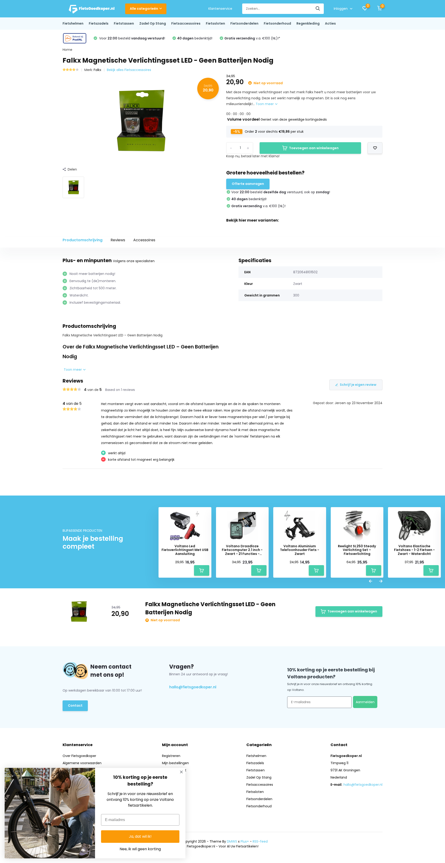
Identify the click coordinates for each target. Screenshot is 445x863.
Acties (330, 23)
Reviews (118, 240)
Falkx (97, 70)
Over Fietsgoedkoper (79, 756)
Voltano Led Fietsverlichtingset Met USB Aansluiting (185, 550)
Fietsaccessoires (185, 23)
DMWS (232, 841)
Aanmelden (365, 702)
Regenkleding (308, 23)
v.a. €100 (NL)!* (252, 38)
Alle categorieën (144, 8)
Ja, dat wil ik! (140, 836)
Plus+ (245, 841)
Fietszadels (98, 23)
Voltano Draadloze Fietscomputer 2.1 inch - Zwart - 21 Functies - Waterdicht (242, 550)
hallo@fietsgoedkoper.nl (192, 687)
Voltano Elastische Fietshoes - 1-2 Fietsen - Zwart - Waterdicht (414, 550)
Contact (75, 705)
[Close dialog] (181, 772)
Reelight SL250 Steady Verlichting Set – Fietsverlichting (357, 550)
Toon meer (265, 104)
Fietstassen (124, 23)
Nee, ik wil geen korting (140, 849)
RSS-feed (260, 841)
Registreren (171, 756)
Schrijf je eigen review (358, 384)
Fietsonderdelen (244, 23)
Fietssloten (215, 23)
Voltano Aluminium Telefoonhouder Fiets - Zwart (299, 550)
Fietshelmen (73, 23)
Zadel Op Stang (152, 23)
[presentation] (370, 581)
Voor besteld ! (131, 38)
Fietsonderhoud (277, 23)
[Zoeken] (318, 8)
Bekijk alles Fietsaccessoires (129, 70)
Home (67, 49)
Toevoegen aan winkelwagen (314, 148)
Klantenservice (220, 8)
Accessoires (144, 240)
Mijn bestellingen (175, 763)
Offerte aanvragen (248, 183)
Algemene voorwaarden (82, 763)
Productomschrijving (82, 240)
